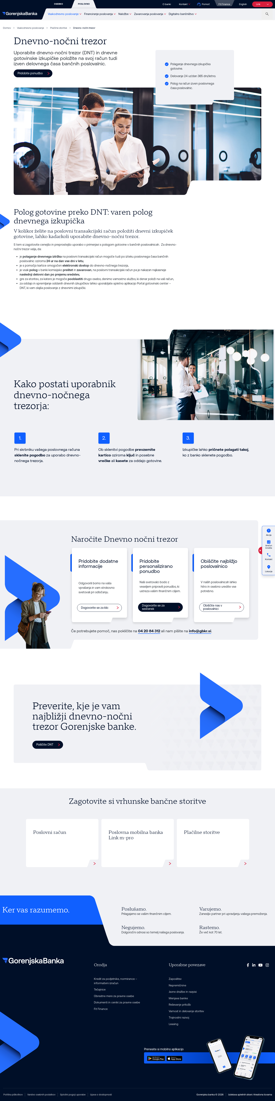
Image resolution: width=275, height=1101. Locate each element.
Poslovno (84, 4)
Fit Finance (224, 4)
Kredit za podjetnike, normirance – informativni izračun (115, 981)
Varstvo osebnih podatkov (41, 1094)
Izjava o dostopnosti (101, 1094)
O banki (167, 4)
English (243, 4)
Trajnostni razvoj (179, 1017)
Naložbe (123, 13)
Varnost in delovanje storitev (186, 1011)
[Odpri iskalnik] (267, 14)
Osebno (58, 4)
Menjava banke (178, 998)
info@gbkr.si (200, 631)
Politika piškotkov (13, 1094)
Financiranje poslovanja (98, 13)
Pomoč (206, 4)
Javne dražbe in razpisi (183, 991)
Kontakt (183, 4)
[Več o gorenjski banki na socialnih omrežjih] (248, 965)
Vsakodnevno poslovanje (63, 13)
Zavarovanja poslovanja (148, 13)
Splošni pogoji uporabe (72, 1094)
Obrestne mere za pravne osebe (114, 996)
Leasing (173, 1024)
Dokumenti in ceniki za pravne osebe (117, 1002)
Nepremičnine (177, 985)
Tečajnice (100, 989)
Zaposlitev (175, 978)
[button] (33, 73)
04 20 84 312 (149, 631)
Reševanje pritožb (180, 1004)
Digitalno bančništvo (181, 13)
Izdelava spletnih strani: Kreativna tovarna (250, 1094)
